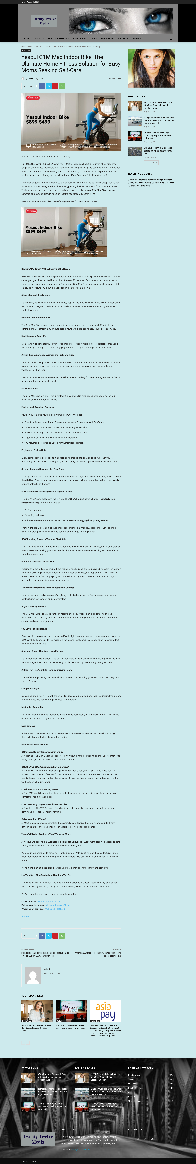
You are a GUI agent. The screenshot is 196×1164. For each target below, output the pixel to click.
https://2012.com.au (52, 973)
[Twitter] (49, 86)
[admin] (23, 78)
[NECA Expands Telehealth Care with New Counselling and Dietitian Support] (37, 1011)
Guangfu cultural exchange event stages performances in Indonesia (158, 135)
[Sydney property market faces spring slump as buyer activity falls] (135, 151)
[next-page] (28, 1043)
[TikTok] (145, 1139)
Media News (33, 46)
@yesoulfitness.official (57, 905)
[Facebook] (42, 86)
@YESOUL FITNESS (55, 909)
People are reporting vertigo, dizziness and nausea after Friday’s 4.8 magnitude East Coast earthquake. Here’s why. (150, 182)
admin (30, 79)
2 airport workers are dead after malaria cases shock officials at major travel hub (159, 120)
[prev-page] (23, 1043)
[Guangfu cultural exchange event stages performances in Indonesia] (71, 1011)
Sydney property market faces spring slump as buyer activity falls (158, 151)
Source (25, 916)
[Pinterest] (55, 86)
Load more (150, 162)
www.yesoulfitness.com (49, 901)
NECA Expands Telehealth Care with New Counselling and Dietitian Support (36, 1028)
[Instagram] (138, 1139)
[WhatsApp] (62, 86)
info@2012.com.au (81, 1149)
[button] (171, 38)
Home (23, 46)
